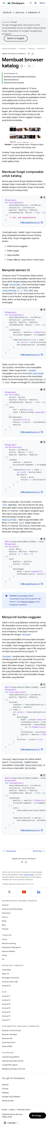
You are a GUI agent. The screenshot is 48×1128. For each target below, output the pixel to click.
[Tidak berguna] (32, 54)
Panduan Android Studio (11, 1030)
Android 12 (6, 1016)
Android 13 (6, 1012)
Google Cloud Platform (11, 1097)
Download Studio (8, 1042)
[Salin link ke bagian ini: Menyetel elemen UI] (32, 270)
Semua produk (8, 1101)
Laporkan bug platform (11, 1057)
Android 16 (6, 1000)
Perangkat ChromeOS (10, 978)
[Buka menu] (3, 3)
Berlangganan (39, 1115)
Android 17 (6, 996)
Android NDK (7, 1046)
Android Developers (9, 49)
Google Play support (10, 1065)
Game (4, 939)
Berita (4, 921)
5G (3, 959)
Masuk (42, 3)
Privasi (4, 955)
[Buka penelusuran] (30, 2)
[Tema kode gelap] (41, 197)
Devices (20, 12)
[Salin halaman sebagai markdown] (29, 66)
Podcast (5, 929)
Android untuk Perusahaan (12, 909)
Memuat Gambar (27, 602)
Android (5, 905)
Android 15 (6, 1004)
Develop (7, 12)
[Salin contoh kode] (44, 197)
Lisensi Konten (29, 875)
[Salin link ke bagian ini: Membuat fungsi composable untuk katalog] (23, 176)
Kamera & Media (8, 951)
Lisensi (12, 1110)
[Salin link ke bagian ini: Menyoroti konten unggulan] (43, 617)
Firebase (5, 1093)
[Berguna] (29, 54)
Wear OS (5, 974)
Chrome (5, 1089)
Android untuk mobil (10, 982)
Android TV (34, 12)
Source (5, 917)
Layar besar (6, 970)
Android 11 (6, 1020)
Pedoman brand (23, 1110)
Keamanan (6, 913)
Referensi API (7, 1038)
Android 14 (6, 1008)
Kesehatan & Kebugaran (11, 947)
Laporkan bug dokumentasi (12, 1061)
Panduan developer (9, 1034)
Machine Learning (9, 943)
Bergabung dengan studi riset (13, 1069)
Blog (3, 925)
